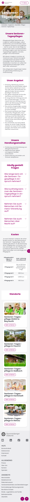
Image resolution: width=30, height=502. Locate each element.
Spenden (4, 470)
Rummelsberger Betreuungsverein (12, 487)
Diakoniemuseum (7, 482)
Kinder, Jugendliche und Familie (11, 492)
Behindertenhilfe (6, 494)
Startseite (4, 25)
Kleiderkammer (6, 480)
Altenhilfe (17, 25)
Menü (25, 3)
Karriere (3, 468)
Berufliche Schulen (7, 489)
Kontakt (3, 456)
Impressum (5, 453)
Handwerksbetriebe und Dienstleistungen (14, 485)
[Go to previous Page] (22, 499)
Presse (3, 463)
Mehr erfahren (10, 325)
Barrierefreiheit (6, 448)
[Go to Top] (27, 499)
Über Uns (4, 465)
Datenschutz (5, 451)
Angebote (11, 25)
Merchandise (5, 477)
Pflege (23, 25)
